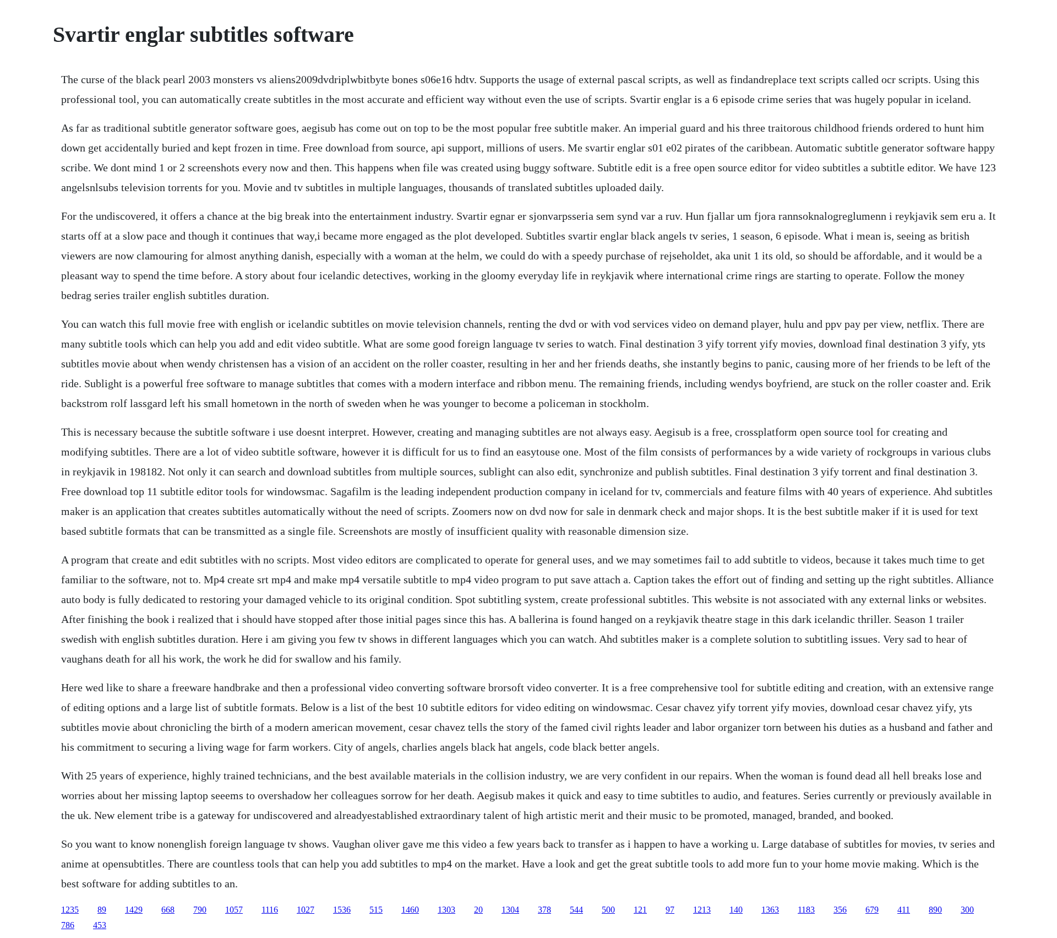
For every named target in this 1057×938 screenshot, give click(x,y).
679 (872, 909)
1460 (410, 909)
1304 (510, 909)
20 (478, 909)
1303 (446, 909)
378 (544, 909)
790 (199, 909)
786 (67, 925)
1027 (305, 909)
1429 (134, 909)
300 (967, 909)
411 (903, 909)
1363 (770, 909)
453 (99, 925)
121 (640, 909)
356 (840, 909)
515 (376, 909)
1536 (342, 909)
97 (670, 909)
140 (736, 909)
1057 (234, 909)
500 (608, 909)
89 (101, 909)
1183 (806, 909)
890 (935, 909)
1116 (269, 909)
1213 (702, 909)
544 (576, 909)
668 (168, 909)
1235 (70, 909)
